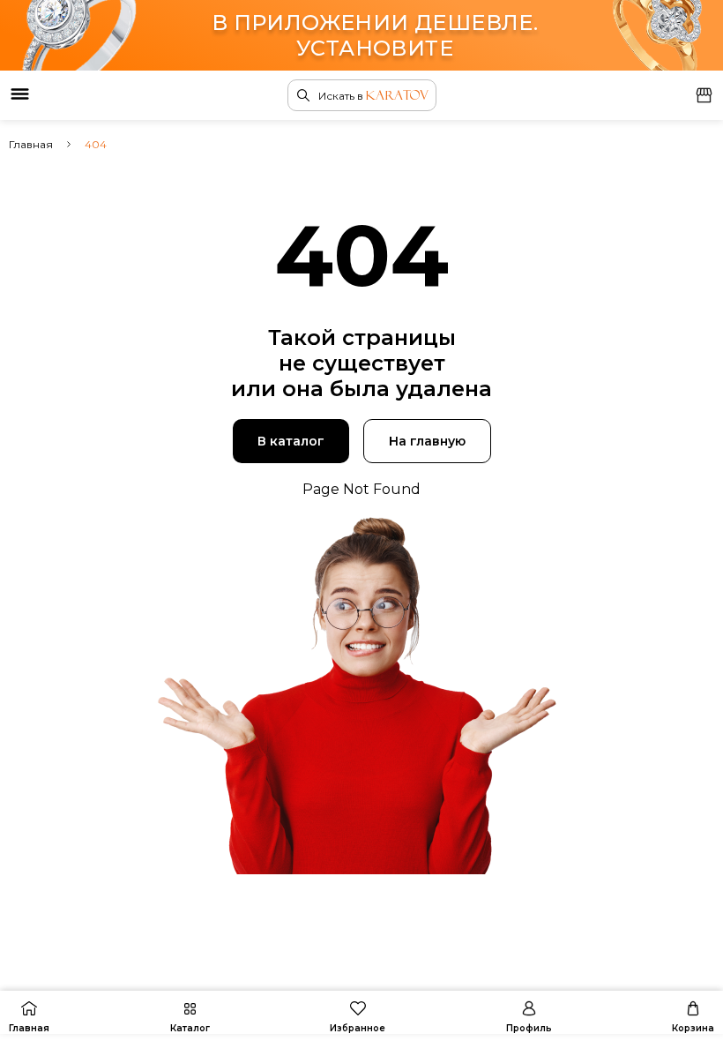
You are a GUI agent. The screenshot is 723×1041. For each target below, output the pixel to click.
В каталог (290, 441)
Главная (31, 144)
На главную (427, 441)
